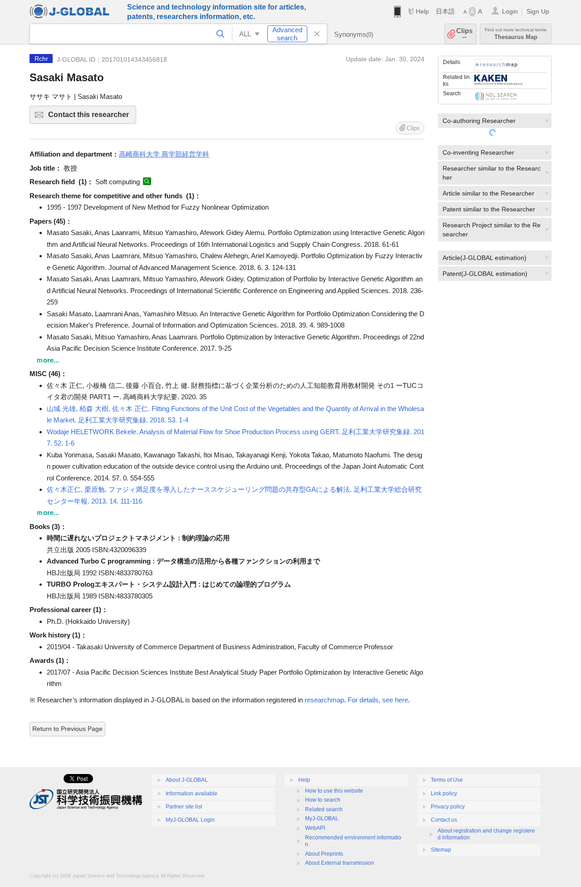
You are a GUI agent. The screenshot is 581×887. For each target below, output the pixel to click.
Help (422, 11)
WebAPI (315, 828)
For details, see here (378, 700)
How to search (322, 800)
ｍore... (47, 360)
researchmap (324, 700)
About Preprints (324, 854)
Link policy (444, 793)
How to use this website (334, 791)
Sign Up (538, 11)
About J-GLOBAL (187, 780)
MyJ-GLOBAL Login (190, 820)
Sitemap (441, 850)
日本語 (445, 11)
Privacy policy (448, 807)
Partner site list (184, 807)
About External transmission (339, 863)
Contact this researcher (92, 117)
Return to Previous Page (67, 728)
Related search (324, 809)
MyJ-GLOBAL (322, 818)
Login (510, 11)
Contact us (444, 820)
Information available (191, 793)
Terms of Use (447, 780)
